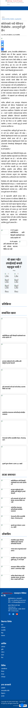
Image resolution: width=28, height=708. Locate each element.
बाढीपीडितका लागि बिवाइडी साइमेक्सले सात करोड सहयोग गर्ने (13, 337)
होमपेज (3, 17)
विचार (2, 671)
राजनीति (3, 630)
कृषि (2, 649)
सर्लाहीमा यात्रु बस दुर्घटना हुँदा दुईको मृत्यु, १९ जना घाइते (18, 559)
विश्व (2, 633)
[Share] (14, 49)
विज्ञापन (3, 693)
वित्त (2, 657)
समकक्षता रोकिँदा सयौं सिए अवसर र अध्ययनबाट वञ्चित (18, 568)
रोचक (2, 674)
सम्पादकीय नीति (5, 691)
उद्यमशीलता (4, 669)
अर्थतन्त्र (3, 647)
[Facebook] (14, 42)
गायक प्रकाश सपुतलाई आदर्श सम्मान (18, 550)
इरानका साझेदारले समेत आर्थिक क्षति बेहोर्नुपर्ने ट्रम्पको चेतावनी (11, 362)
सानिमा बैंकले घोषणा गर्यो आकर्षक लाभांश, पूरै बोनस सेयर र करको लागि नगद (18, 578)
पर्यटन (2, 652)
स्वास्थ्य (3, 635)
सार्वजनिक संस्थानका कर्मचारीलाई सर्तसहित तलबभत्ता (13, 413)
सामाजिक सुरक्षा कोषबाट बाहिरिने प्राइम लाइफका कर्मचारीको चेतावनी (17, 542)
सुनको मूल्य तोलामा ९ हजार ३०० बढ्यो (12, 464)
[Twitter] (14, 44)
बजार (2, 655)
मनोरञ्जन (3, 627)
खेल (2, 625)
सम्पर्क (2, 696)
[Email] (14, 47)
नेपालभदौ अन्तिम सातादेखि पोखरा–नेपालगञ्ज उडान (14, 439)
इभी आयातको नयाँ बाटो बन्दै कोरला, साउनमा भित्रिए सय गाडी (13, 388)
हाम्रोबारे (3, 688)
